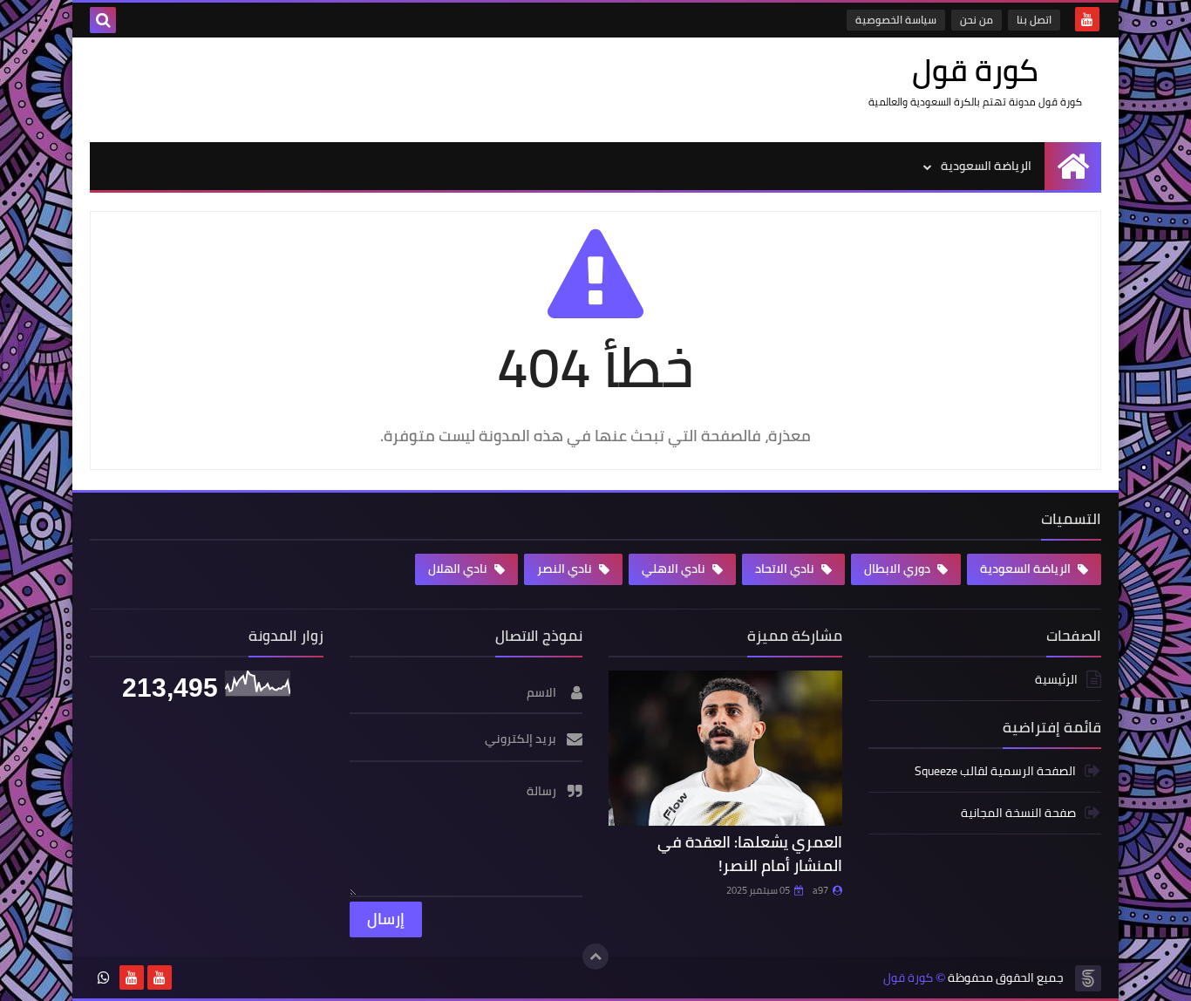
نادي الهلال (459, 568)
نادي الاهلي (675, 568)
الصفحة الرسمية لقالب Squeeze (995, 772)
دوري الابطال (898, 568)
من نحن (976, 20)
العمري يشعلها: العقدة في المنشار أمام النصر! (749, 853)
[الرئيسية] (1073, 166)
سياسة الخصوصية (895, 20)
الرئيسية (1056, 681)
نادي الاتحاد (786, 568)
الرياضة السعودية (986, 165)
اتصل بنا (1034, 20)
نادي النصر (566, 568)
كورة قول (908, 978)
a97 (820, 890)
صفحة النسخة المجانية (1018, 812)
